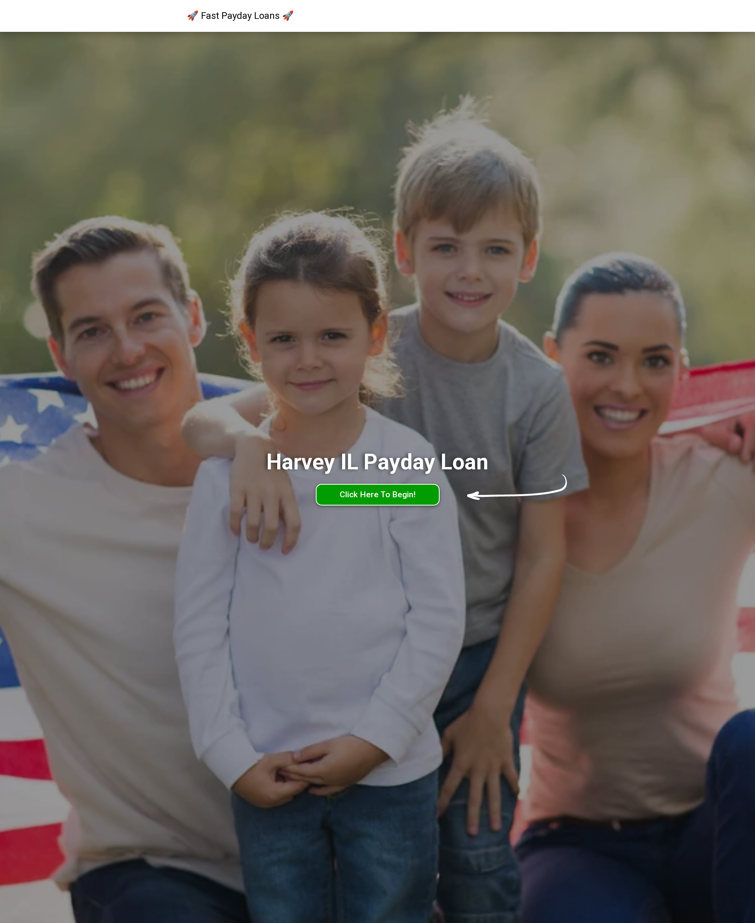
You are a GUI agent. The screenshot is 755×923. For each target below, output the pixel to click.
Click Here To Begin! (378, 494)
